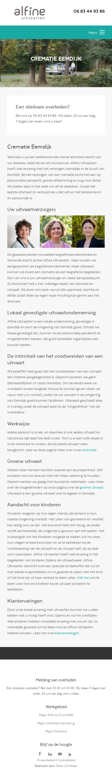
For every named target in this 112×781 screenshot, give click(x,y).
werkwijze (89, 450)
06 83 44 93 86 (89, 11)
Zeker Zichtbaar (66, 766)
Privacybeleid (46, 760)
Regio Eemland (56, 731)
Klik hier (83, 578)
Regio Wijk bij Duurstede (56, 715)
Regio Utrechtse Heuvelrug (56, 723)
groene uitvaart (91, 487)
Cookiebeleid (67, 760)
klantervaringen (67, 633)
